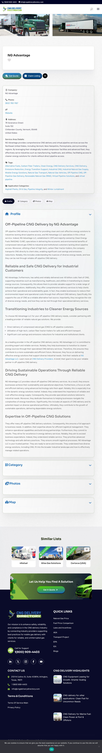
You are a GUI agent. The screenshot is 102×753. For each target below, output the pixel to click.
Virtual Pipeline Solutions (63, 176)
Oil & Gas (23, 189)
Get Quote (13, 76)
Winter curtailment (55, 189)
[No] (99, 746)
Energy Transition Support (36, 169)
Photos (14, 483)
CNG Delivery (81, 166)
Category (15, 465)
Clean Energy (46, 166)
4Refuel (24, 563)
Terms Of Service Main (18, 703)
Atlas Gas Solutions (51, 563)
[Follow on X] (18, 661)
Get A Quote (49, 589)
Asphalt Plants (11, 189)
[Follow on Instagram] (25, 661)
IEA (54, 646)
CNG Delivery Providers (42, 359)
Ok (52, 749)
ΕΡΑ (55, 642)
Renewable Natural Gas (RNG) (38, 176)
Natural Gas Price (61, 618)
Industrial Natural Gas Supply (75, 169)
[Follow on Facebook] (33, 661)
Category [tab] (24, 201)
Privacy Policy (14, 707)
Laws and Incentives (62, 628)
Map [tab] (50, 201)
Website (8, 113)
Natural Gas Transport (37, 172)
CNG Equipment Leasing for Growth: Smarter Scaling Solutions (76, 679)
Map (12, 502)
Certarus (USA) (78, 563)
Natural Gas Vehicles (57, 172)
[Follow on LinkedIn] (10, 661)
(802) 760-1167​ (11, 103)
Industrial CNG (55, 169)
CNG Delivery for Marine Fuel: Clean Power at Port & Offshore (77, 717)
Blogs (55, 651)
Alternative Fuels (12, 166)
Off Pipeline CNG (74, 172)
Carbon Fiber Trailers (30, 166)
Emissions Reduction (14, 169)
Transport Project (61, 637)
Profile (15, 214)
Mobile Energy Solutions (16, 172)
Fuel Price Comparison (63, 623)
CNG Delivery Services (63, 166)
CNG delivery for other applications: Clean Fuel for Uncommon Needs (76, 698)
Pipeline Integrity (35, 189)
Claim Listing (34, 76)
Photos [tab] (38, 201)
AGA (55, 632)
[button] (7, 25)
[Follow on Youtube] (41, 661)
